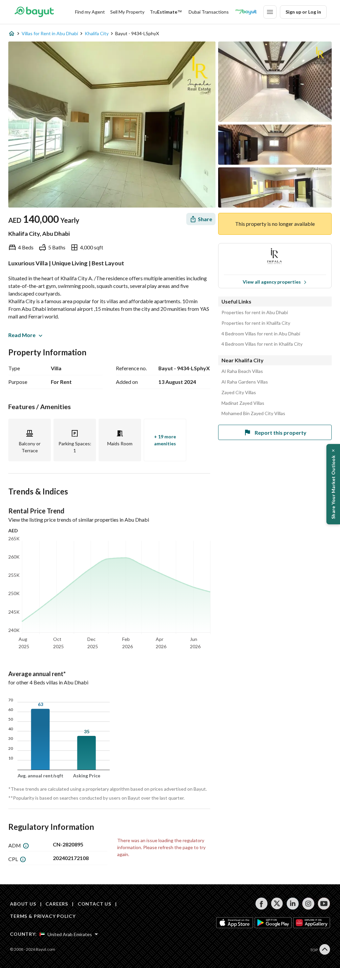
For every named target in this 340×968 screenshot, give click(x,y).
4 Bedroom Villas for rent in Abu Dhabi (260, 333)
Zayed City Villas (238, 392)
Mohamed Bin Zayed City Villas (253, 413)
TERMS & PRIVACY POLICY (42, 916)
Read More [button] (22, 335)
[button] (333, 484)
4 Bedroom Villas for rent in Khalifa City (261, 344)
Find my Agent (90, 12)
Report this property (280, 432)
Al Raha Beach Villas (242, 371)
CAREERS (56, 904)
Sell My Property (127, 12)
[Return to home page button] (34, 12)
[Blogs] (246, 12)
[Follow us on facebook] (261, 904)
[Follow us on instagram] (308, 904)
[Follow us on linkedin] (293, 904)
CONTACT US (94, 904)
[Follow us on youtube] (324, 904)
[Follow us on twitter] (277, 904)
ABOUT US (23, 904)
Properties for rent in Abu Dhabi (254, 312)
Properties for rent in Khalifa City (255, 323)
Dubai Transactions (209, 12)
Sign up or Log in (303, 12)
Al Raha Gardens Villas (244, 382)
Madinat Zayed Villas (242, 403)
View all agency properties (272, 282)
